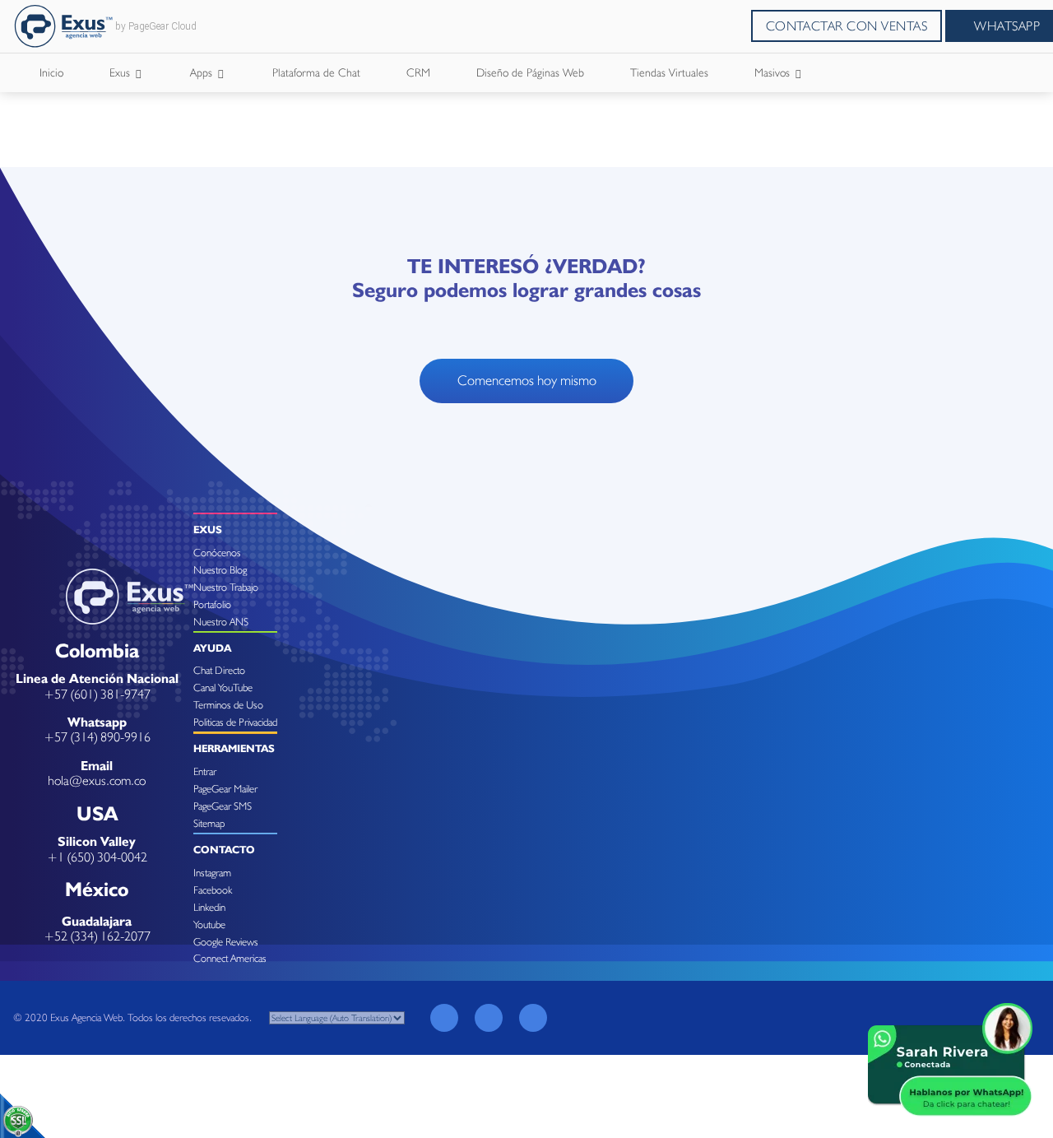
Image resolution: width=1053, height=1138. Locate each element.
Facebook (212, 890)
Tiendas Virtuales (669, 72)
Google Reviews (225, 942)
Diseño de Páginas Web (530, 72)
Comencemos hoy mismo (526, 380)
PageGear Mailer (225, 789)
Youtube (209, 924)
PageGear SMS (222, 806)
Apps (203, 72)
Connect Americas (230, 958)
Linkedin (209, 907)
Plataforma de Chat (316, 72)
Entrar (204, 771)
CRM (418, 72)
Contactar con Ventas (847, 26)
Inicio (51, 72)
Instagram (212, 872)
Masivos (773, 72)
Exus (121, 72)
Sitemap (209, 823)
